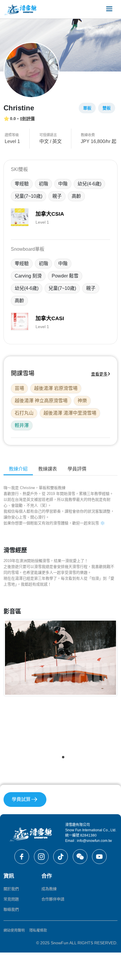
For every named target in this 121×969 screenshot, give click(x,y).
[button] (58, 757)
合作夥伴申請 (52, 899)
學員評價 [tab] (77, 468)
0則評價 (27, 118)
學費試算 (21, 799)
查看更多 (99, 374)
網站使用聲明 (14, 930)
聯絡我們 (11, 909)
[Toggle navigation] (109, 9)
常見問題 (11, 899)
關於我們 (11, 889)
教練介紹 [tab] (18, 468)
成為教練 (49, 889)
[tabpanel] (60, 624)
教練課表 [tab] (47, 468)
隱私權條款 (38, 930)
